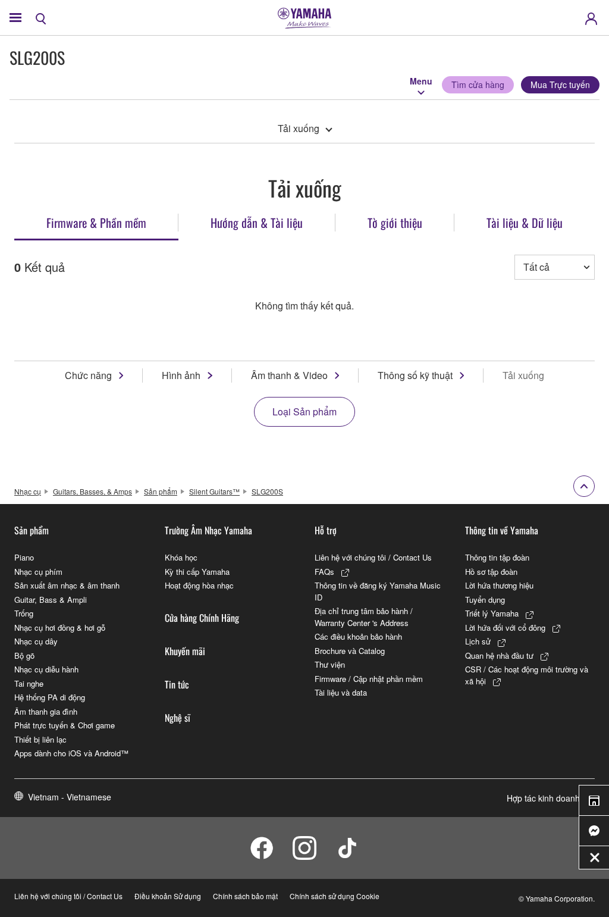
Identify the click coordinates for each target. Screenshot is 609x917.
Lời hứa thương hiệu (499, 585)
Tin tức (177, 684)
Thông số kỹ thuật (415, 375)
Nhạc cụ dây (36, 641)
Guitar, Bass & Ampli (50, 599)
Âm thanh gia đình (45, 711)
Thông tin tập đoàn (497, 557)
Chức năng (88, 375)
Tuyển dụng (485, 599)
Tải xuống (298, 128)
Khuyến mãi (185, 651)
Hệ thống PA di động (49, 697)
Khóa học (181, 557)
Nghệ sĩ (177, 718)
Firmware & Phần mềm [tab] (96, 222)
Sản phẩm (160, 491)
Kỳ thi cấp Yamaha (197, 571)
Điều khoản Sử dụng (167, 896)
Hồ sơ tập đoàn (491, 571)
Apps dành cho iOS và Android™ (71, 753)
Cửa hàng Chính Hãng (202, 618)
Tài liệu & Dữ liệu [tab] (524, 222)
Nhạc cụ (27, 491)
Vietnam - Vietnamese (69, 797)
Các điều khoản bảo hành (358, 636)
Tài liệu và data (341, 692)
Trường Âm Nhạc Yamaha (208, 530)
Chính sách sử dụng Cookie (334, 896)
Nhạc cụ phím (38, 571)
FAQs (324, 571)
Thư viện (330, 664)
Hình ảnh (181, 375)
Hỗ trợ (326, 530)
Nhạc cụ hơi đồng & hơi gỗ (59, 627)
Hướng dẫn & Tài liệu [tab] (257, 222)
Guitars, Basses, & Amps (92, 491)
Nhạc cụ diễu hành (46, 669)
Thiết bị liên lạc (40, 739)
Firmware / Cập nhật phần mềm (369, 678)
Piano (24, 557)
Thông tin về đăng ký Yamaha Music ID (378, 591)
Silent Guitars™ (214, 491)
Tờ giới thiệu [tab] (395, 222)
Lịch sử (478, 641)
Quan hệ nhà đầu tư (499, 655)
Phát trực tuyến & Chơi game (64, 725)
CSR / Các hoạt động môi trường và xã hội (526, 675)
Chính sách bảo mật (245, 896)
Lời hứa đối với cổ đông (505, 627)
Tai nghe (28, 683)
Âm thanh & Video (289, 375)
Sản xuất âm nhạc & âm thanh (67, 585)
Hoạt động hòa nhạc (199, 585)
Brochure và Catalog (350, 650)
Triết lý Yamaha (492, 613)
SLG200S (267, 491)
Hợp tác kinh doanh (543, 798)
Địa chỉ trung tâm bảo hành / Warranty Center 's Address (364, 616)
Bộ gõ (24, 655)
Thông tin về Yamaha (501, 530)
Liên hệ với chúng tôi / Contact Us (373, 557)
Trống (23, 613)
